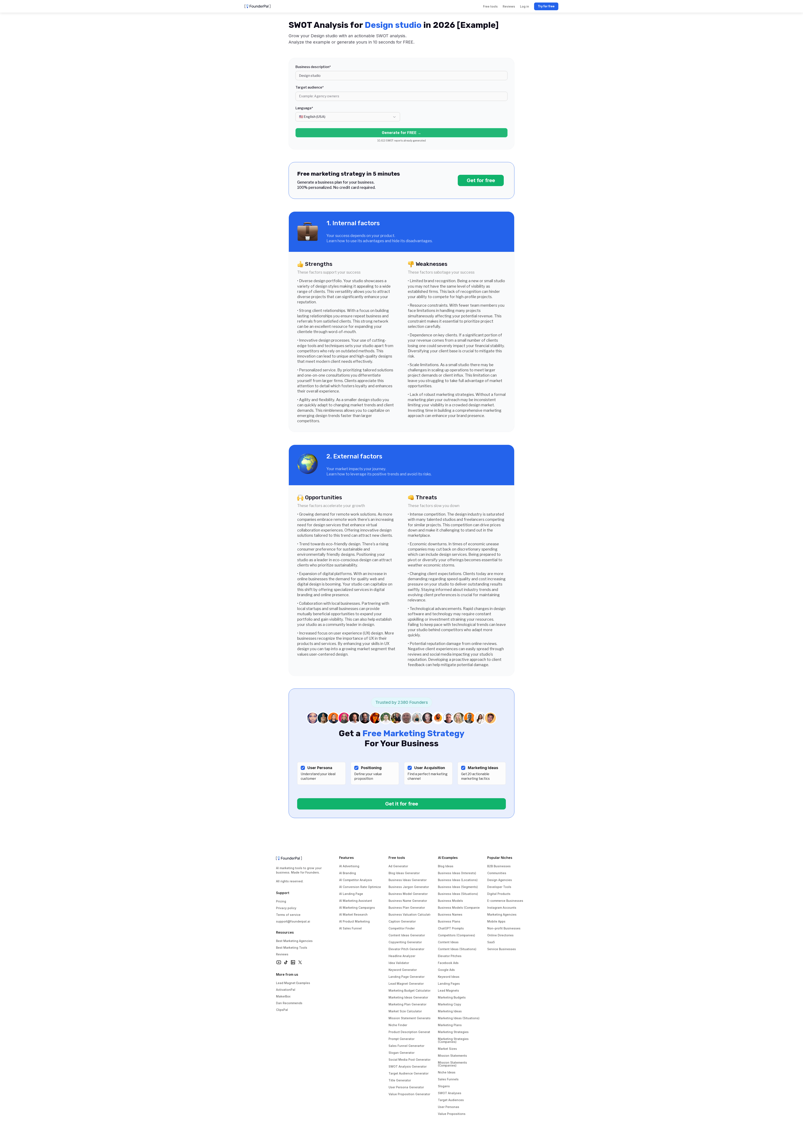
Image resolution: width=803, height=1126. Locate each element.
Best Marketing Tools (291, 947)
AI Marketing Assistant (355, 900)
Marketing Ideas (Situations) (458, 1018)
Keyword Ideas (448, 976)
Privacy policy (286, 908)
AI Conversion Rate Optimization (362, 887)
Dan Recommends (289, 1003)
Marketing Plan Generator (407, 1004)
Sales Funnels (448, 1079)
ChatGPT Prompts (451, 928)
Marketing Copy (449, 1004)
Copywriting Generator (405, 942)
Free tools (397, 858)
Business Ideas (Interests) (457, 873)
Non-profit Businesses (503, 928)
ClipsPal (282, 1009)
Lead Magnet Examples (293, 983)
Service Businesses (501, 949)
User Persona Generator (406, 1087)
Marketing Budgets (452, 997)
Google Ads (446, 970)
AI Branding (347, 873)
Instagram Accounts (501, 907)
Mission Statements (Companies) (453, 1064)
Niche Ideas (446, 1072)
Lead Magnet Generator (406, 983)
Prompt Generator (401, 1039)
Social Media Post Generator (410, 1059)
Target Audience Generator (408, 1073)
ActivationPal (285, 989)
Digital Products (498, 894)
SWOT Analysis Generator (408, 1066)
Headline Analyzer (402, 956)
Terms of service (288, 914)
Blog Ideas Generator (404, 873)
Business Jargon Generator (409, 887)
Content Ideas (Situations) (457, 949)
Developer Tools (499, 887)
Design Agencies (499, 880)
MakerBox (283, 996)
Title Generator (400, 1080)
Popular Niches (499, 858)
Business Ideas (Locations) (458, 880)
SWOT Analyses (449, 1093)
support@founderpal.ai (293, 921)
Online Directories (500, 935)
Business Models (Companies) (460, 907)
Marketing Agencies (502, 914)
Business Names (450, 914)
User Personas (448, 1107)
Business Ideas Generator (408, 880)
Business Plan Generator (407, 907)
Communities (496, 873)
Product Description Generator (411, 1032)
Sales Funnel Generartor (406, 1046)
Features (346, 858)
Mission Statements (452, 1055)
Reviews (282, 954)
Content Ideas (448, 942)
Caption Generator (402, 921)
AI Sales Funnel (350, 928)
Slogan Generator (401, 1052)
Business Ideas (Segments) (458, 887)
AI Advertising (349, 866)
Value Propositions (451, 1114)
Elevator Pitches (450, 956)
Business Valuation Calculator (411, 914)
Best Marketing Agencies (294, 941)
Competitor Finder (402, 928)
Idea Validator (399, 963)
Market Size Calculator (405, 1011)
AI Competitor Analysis (355, 880)
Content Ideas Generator (407, 935)
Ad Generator (398, 866)
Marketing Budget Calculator (410, 990)
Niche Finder (398, 1025)
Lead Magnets (448, 990)
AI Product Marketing (354, 921)
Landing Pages (449, 983)
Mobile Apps (496, 921)
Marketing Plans (450, 1025)
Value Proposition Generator (409, 1094)
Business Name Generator (408, 900)
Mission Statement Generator (410, 1018)
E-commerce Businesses (505, 900)
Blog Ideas (445, 866)
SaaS (491, 942)
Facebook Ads (448, 963)
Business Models (450, 900)
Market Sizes (447, 1048)
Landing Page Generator (407, 976)
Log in (524, 6)
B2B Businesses (499, 866)
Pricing (281, 901)
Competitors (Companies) (456, 935)
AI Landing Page (351, 894)
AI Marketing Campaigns (357, 907)
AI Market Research (353, 914)
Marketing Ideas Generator (408, 997)
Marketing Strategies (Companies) (453, 1040)
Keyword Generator (403, 970)
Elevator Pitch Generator (406, 949)
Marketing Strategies (453, 1032)
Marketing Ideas (450, 1011)
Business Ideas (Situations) (458, 894)
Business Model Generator (408, 894)
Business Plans (449, 921)
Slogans (444, 1086)
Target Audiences (451, 1100)
